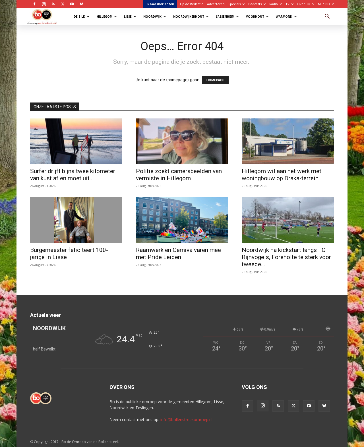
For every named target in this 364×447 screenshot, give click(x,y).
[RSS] (53, 4)
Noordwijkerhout (188, 17)
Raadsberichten (160, 4)
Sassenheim (225, 17)
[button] (327, 17)
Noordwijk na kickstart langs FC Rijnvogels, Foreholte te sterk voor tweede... (286, 257)
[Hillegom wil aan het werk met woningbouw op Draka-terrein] (288, 141)
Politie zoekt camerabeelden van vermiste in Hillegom (179, 175)
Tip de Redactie (191, 4)
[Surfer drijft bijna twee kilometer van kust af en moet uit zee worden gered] (76, 141)
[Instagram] (44, 4)
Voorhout (255, 17)
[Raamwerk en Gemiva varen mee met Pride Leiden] (182, 220)
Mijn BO (324, 4)
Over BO (303, 4)
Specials (234, 4)
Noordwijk (152, 17)
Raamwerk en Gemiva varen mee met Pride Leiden (178, 254)
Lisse (128, 17)
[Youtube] (72, 4)
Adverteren (216, 4)
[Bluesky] (81, 4)
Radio (273, 4)
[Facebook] (34, 4)
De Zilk (79, 17)
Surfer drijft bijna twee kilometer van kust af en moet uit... (72, 175)
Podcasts (255, 4)
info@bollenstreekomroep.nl (186, 419)
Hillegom (104, 17)
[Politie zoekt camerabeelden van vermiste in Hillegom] (182, 141)
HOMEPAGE (215, 80)
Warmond (284, 17)
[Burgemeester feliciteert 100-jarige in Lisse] (76, 220)
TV (287, 4)
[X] (62, 4)
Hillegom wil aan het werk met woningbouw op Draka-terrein (281, 175)
